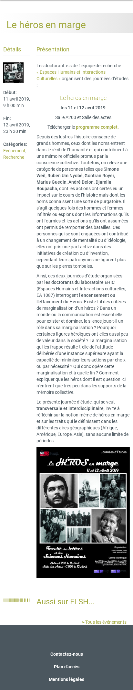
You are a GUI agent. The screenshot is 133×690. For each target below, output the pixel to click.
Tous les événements (105, 622)
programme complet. (97, 127)
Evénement (14, 150)
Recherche (13, 157)
